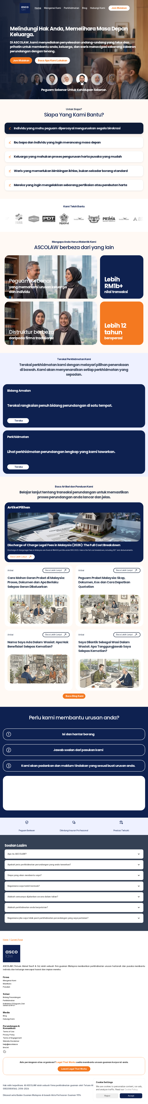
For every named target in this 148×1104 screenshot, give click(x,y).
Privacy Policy (9, 1035)
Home (38, 8)
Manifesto (7, 984)
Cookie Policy (131, 1089)
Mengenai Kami (9, 980)
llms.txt (6, 1047)
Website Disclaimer (11, 1041)
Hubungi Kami (97, 8)
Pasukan (6, 987)
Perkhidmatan (9, 1000)
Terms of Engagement (12, 1038)
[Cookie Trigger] (4, 1051)
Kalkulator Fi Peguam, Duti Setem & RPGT (14, 1004)
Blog (84, 8)
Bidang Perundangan (12, 997)
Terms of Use (8, 1031)
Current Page (16, 939)
